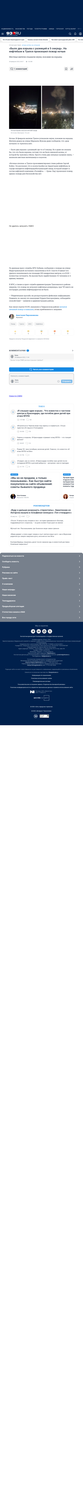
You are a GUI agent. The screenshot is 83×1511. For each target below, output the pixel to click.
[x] (50, 631)
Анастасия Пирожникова (27, 315)
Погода (30, 29)
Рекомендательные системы (41, 681)
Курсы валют (70, 29)
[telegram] (33, 631)
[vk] (39, 631)
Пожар (13, 324)
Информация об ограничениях (41, 675)
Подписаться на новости (13, 556)
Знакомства (20, 29)
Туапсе (21, 324)
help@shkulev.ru (46, 656)
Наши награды (8, 589)
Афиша (51, 29)
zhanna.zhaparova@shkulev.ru (34, 662)
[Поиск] (70, 34)
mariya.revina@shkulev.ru (34, 665)
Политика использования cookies (41, 678)
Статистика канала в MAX (13, 612)
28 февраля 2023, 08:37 (16, 61)
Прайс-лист (7, 578)
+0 (65, 364)
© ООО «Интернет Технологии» (41, 711)
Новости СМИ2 (15, 396)
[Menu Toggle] (2, 34)
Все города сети (9, 617)
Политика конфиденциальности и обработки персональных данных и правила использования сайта (41, 687)
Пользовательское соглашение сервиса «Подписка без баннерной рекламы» (41, 684)
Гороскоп (60, 29)
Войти (17, 382)
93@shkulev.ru (51, 653)
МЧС (29, 324)
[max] (44, 631)
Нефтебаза (39, 324)
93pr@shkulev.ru (53, 672)
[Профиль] (80, 34)
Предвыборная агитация (13, 606)
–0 (71, 364)
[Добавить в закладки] (66, 69)
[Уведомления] (75, 34)
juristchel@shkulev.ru (63, 654)
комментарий (20, 69)
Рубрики (6, 567)
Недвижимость (7, 29)
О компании (7, 584)
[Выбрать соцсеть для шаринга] (72, 69)
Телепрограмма (40, 29)
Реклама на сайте (10, 573)
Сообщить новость (10, 561)
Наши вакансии (9, 595)
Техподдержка (8, 601)
